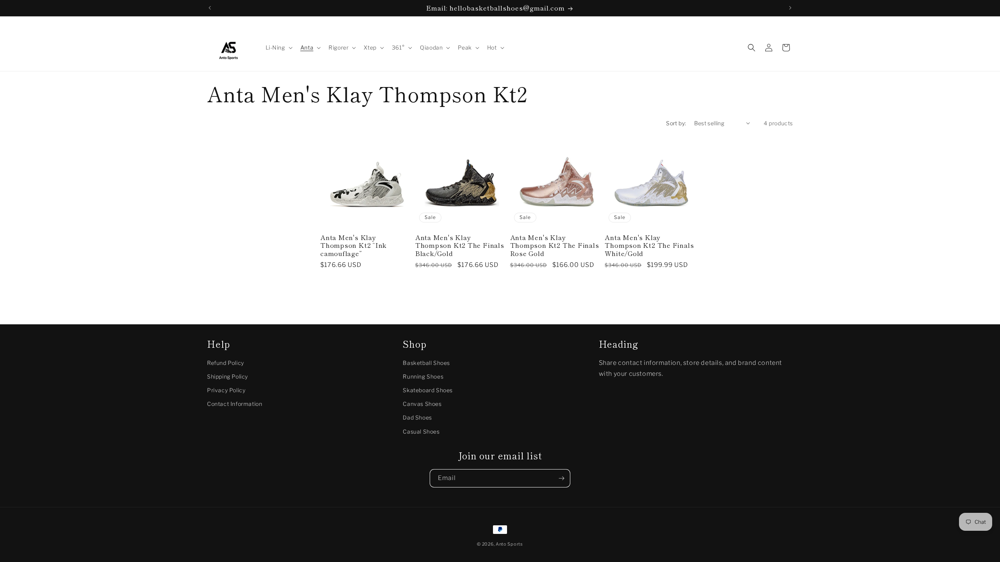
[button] (278, 47)
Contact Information (234, 403)
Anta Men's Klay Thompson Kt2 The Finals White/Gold (649, 245)
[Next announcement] (790, 7)
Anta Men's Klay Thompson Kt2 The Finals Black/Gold (459, 245)
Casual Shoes (421, 431)
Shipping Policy (227, 376)
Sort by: (676, 123)
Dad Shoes (417, 417)
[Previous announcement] (209, 7)
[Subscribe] (561, 478)
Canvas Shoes (422, 403)
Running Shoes (423, 376)
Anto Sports (509, 544)
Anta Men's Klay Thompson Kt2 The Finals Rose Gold (554, 245)
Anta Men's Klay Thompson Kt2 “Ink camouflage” (353, 245)
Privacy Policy (226, 390)
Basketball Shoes (426, 362)
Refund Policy (225, 362)
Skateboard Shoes (428, 390)
